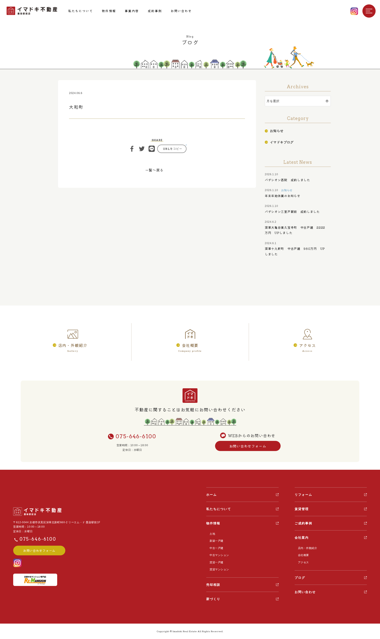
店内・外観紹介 (307, 548)
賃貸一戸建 (216, 562)
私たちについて (80, 11)
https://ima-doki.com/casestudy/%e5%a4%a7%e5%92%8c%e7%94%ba (171, 148)
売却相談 (213, 584)
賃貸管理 (302, 509)
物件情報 (109, 11)
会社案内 (302, 537)
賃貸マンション (219, 569)
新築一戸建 (216, 540)
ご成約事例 (303, 523)
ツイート (141, 148)
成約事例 (155, 11)
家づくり (213, 599)
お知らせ (277, 131)
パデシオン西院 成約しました (287, 180)
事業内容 (132, 11)
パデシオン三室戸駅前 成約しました (292, 211)
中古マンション (219, 555)
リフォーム (303, 494)
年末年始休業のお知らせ (282, 195)
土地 (212, 533)
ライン (151, 148)
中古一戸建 (216, 548)
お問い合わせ (181, 11)
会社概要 (303, 555)
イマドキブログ (282, 142)
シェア (132, 148)
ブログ (300, 577)
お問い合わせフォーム (247, 446)
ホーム (211, 494)
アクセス (303, 562)
